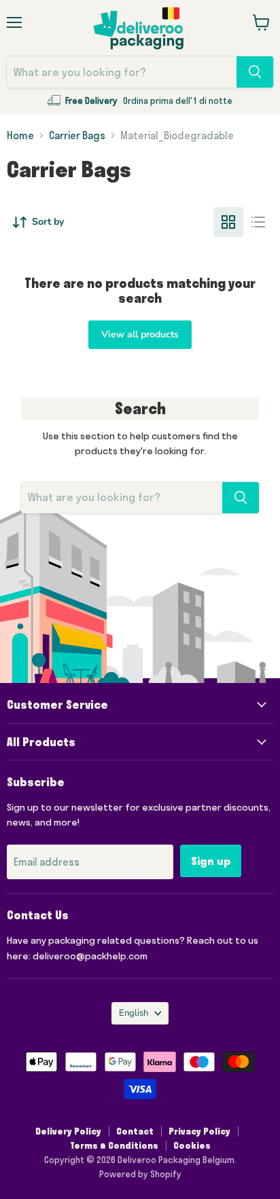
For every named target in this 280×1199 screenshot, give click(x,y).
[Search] (255, 72)
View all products (140, 334)
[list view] (258, 222)
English (133, 1013)
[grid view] (228, 222)
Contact (135, 1131)
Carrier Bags (77, 135)
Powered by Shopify (140, 1173)
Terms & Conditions (114, 1145)
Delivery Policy (68, 1131)
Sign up (210, 861)
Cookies (192, 1145)
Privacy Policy (199, 1131)
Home (20, 135)
